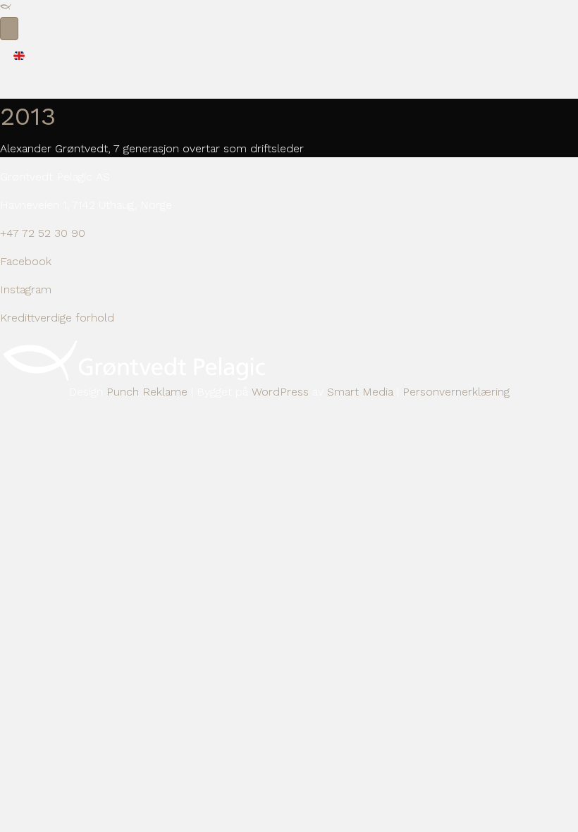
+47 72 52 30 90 (42, 233)
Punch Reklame (146, 391)
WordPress (280, 391)
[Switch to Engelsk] (19, 55)
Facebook (25, 261)
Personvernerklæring (456, 391)
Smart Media (360, 391)
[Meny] (9, 28)
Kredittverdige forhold (57, 317)
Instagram (25, 289)
